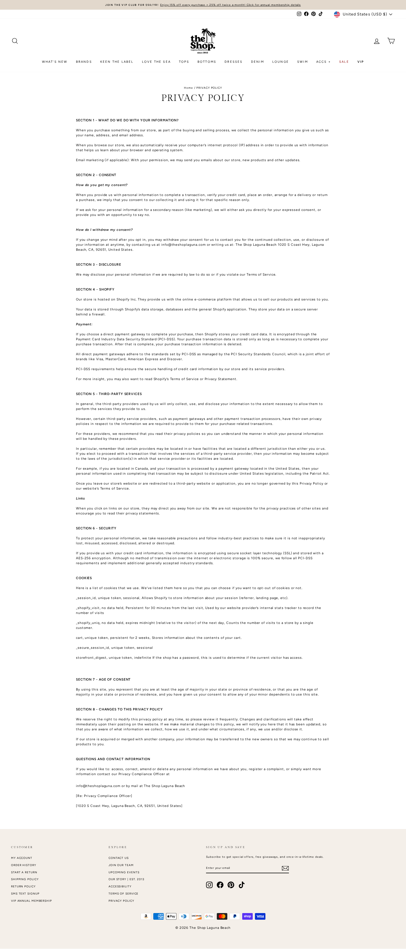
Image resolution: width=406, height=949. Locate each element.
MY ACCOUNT (21, 858)
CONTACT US (119, 858)
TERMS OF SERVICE (123, 893)
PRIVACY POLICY (121, 901)
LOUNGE (280, 62)
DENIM (257, 62)
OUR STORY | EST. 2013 (126, 879)
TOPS (184, 62)
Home (188, 88)
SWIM (302, 62)
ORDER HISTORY (23, 865)
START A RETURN (24, 872)
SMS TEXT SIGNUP (25, 893)
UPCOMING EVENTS (124, 872)
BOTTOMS (206, 62)
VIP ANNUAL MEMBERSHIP (31, 901)
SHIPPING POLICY (25, 879)
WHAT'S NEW (55, 62)
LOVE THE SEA (156, 62)
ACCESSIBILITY (120, 886)
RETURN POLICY (23, 886)
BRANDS (84, 62)
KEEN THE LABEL (117, 62)
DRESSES (233, 62)
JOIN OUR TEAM (121, 865)
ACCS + (323, 62)
